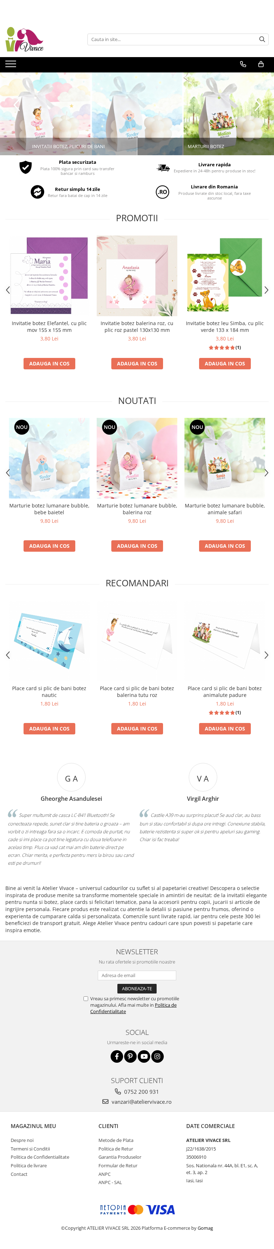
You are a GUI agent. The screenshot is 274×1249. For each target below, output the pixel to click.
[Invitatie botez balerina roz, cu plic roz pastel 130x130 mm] (137, 276)
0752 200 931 (141, 1091)
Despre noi (22, 1140)
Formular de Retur (117, 1165)
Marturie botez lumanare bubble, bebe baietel (49, 509)
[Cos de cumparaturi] (261, 64)
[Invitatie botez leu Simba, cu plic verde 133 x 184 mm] (224, 276)
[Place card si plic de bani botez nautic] (49, 641)
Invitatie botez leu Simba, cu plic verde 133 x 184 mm (225, 326)
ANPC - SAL (110, 1182)
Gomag (205, 1228)
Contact (19, 1174)
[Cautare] (262, 39)
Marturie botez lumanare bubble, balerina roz (137, 509)
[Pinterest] (130, 1056)
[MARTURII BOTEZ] (137, 113)
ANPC (104, 1174)
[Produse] (11, 66)
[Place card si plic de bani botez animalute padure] (224, 641)
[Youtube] (144, 1056)
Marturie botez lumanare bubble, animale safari (225, 509)
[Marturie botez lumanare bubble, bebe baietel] (49, 458)
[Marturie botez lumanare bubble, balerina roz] (137, 458)
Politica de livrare (29, 1165)
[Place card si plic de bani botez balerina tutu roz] (137, 641)
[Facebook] (117, 1056)
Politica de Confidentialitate (40, 1157)
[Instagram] (157, 1056)
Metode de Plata (115, 1140)
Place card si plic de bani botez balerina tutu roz (137, 691)
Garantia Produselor (119, 1157)
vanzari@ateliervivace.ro (141, 1101)
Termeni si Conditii (30, 1149)
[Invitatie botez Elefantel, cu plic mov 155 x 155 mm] (49, 276)
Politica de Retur (115, 1149)
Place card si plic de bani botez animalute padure (225, 691)
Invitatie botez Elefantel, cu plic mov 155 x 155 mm (49, 326)
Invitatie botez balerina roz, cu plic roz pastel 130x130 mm (137, 326)
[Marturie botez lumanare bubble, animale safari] (224, 458)
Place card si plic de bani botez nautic (49, 691)
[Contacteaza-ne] (243, 64)
